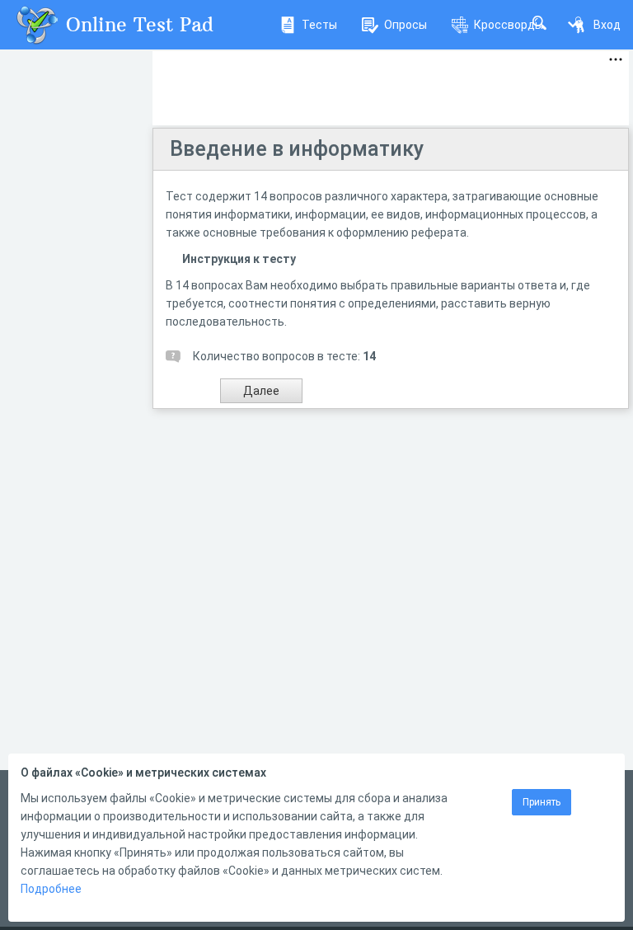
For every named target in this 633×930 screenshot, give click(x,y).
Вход (607, 24)
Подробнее (51, 888)
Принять (541, 802)
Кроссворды (508, 24)
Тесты (319, 24)
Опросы (405, 24)
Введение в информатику (297, 149)
